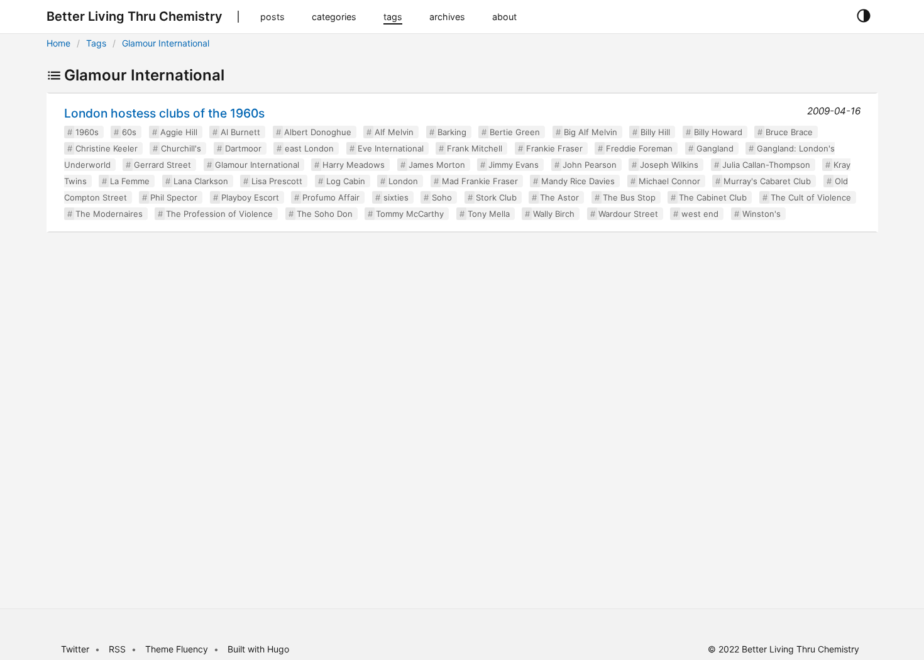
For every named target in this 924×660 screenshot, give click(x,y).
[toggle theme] (863, 16)
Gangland (715, 148)
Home (58, 43)
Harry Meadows (353, 165)
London (403, 181)
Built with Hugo (258, 649)
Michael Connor (669, 181)
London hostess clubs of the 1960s (164, 113)
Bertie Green (515, 132)
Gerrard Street (162, 165)
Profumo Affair (331, 197)
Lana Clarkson (200, 181)
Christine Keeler (106, 148)
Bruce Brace (789, 132)
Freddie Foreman (639, 148)
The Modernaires (109, 214)
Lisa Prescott (276, 181)
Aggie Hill (178, 132)
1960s (87, 132)
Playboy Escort (250, 197)
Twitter (75, 649)
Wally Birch (554, 214)
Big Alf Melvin (590, 132)
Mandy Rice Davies (578, 181)
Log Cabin (345, 181)
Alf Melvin (394, 132)
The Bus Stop (629, 197)
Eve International (391, 148)
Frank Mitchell (474, 148)
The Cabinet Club (713, 197)
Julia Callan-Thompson (766, 165)
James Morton (437, 165)
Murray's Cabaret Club (767, 181)
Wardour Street (628, 214)
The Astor (559, 197)
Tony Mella (489, 214)
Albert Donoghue (317, 132)
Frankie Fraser (554, 148)
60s (129, 132)
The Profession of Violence (219, 214)
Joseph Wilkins (669, 165)
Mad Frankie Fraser (480, 181)
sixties (396, 197)
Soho (442, 197)
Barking (451, 132)
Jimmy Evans (513, 165)
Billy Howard (718, 132)
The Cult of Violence (811, 197)
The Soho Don (325, 214)
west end (699, 214)
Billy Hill (655, 132)
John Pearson (590, 165)
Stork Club (496, 197)
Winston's (761, 214)
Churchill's (181, 148)
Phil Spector (173, 197)
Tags (96, 43)
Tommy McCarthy (410, 214)
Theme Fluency (178, 649)
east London (309, 148)
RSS (117, 649)
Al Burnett (240, 132)
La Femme (130, 181)
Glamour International (165, 43)
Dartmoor (243, 148)
